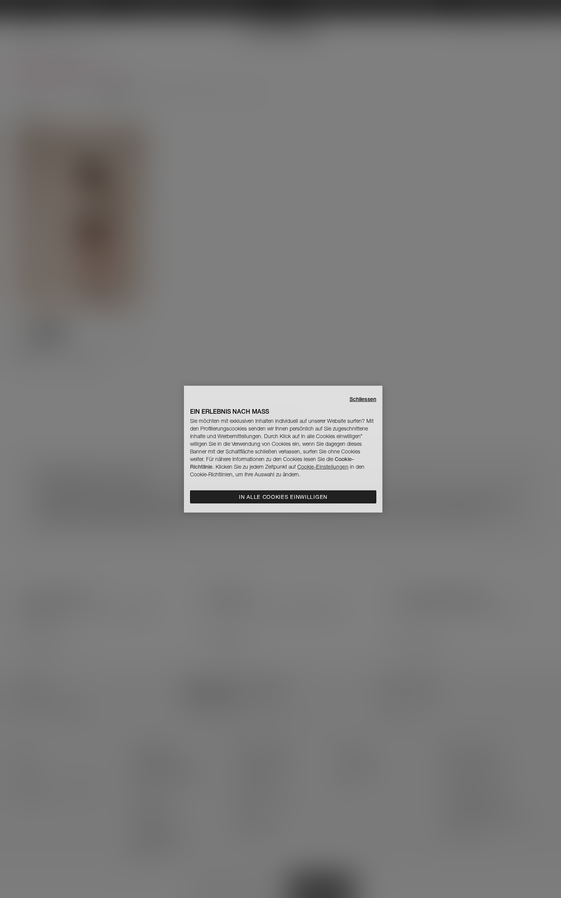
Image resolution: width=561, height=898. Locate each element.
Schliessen (363, 399)
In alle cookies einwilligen (283, 496)
